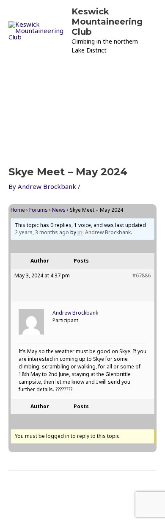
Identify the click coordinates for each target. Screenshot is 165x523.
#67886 (141, 275)
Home (18, 209)
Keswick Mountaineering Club (107, 21)
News (59, 209)
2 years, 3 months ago (42, 232)
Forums (38, 209)
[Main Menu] (17, 71)
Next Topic (82, 488)
